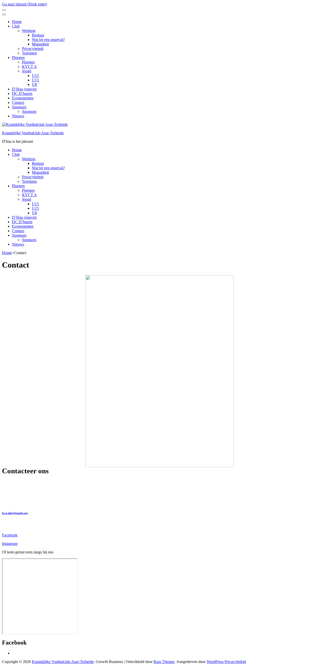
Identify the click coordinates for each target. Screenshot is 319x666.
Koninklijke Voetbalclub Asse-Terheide (33, 133)
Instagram (9, 543)
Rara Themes (164, 662)
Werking (28, 30)
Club (16, 26)
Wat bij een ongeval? (48, 39)
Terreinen (29, 53)
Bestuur (38, 35)
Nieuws (18, 116)
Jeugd (26, 71)
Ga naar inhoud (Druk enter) (24, 4)
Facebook (9, 535)
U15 (35, 75)
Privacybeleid (32, 48)
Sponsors (19, 107)
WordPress (215, 662)
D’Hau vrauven (24, 89)
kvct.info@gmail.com (15, 512)
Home (17, 21)
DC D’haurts (22, 93)
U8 (34, 84)
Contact (18, 102)
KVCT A (29, 66)
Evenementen (22, 98)
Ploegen (18, 57)
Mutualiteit (40, 44)
